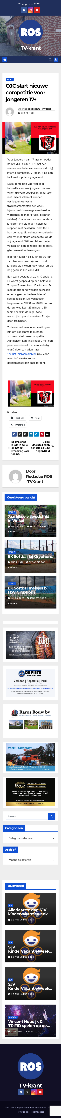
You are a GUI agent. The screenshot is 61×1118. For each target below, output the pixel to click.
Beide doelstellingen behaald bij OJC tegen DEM (40, 446)
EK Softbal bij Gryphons (30, 556)
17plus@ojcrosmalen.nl (21, 354)
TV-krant (30, 48)
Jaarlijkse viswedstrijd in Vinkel (28, 518)
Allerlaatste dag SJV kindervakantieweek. (28, 912)
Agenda (13, 1017)
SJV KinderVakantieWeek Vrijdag (28, 988)
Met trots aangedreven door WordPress (26, 1107)
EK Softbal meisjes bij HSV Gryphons (28, 590)
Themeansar (37, 1111)
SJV (10, 906)
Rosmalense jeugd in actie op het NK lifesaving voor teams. (20, 448)
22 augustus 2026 (22, 919)
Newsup (21, 1111)
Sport (10, 79)
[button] (50, 59)
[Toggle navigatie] (28, 60)
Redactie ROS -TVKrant (37, 108)
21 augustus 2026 (22, 1031)
